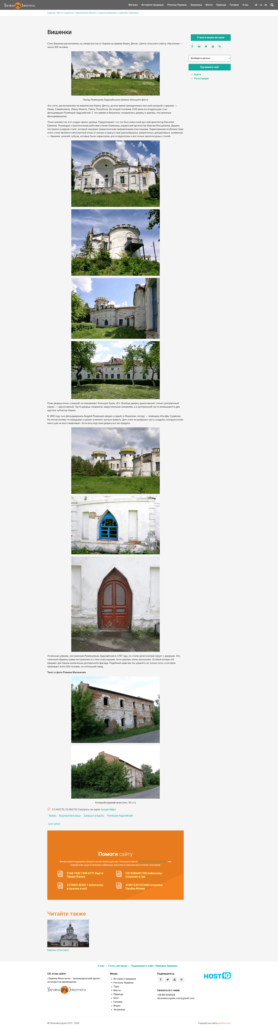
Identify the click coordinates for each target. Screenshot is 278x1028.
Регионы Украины (172, 5)
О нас (245, 5)
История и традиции (147, 5)
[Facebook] (161, 979)
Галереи (234, 5)
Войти (197, 74)
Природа (218, 5)
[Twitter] (168, 979)
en (265, 5)
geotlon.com (224, 1023)
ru (261, 5)
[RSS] (181, 979)
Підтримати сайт (209, 67)
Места (207, 5)
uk (256, 5)
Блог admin (54, 824)
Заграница (193, 5)
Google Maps (108, 809)
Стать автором (117, 965)
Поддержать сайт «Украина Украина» (154, 965)
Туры (116, 986)
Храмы (52, 815)
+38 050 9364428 (166, 995)
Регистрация (201, 78)
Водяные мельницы (70, 815)
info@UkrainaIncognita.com (152, 861)
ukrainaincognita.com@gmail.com (176, 998)
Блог (116, 998)
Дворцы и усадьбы (94, 815)
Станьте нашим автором (210, 37)
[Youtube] (174, 979)
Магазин (133, 5)
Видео (116, 1005)
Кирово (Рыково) (58, 950)
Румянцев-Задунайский (120, 815)
